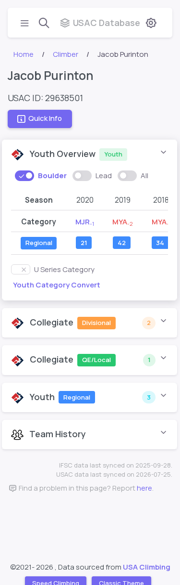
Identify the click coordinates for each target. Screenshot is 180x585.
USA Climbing (146, 567)
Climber (65, 54)
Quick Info (45, 119)
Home (23, 54)
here (144, 488)
